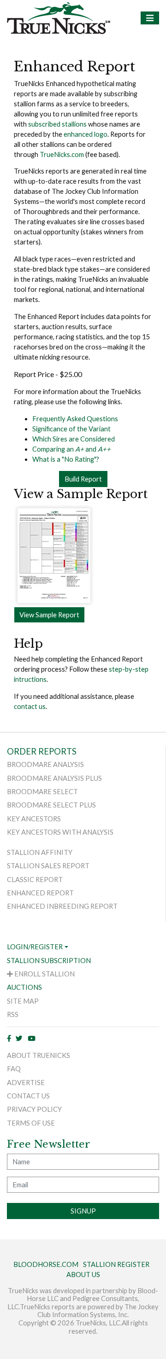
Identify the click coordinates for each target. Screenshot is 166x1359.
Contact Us (28, 1096)
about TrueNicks (38, 1055)
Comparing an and (71, 449)
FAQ (14, 1069)
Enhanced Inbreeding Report (62, 906)
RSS (12, 1014)
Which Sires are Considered (73, 439)
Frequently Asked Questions (75, 419)
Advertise (26, 1082)
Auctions (24, 987)
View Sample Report (49, 615)
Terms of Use (31, 1123)
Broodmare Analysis (45, 764)
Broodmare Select (42, 792)
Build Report (83, 479)
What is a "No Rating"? (65, 459)
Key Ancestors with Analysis (60, 832)
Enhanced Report (40, 893)
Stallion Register (116, 1264)
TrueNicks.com (62, 154)
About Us (83, 1274)
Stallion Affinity (39, 852)
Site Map (23, 1001)
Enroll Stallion (44, 974)
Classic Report (35, 879)
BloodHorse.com (45, 1264)
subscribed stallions (57, 124)
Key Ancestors (34, 819)
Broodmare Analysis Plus (54, 778)
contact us (30, 706)
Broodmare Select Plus (51, 805)
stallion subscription (49, 960)
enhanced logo (85, 134)
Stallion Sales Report (48, 866)
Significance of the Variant (71, 429)
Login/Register (35, 947)
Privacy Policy (34, 1109)
